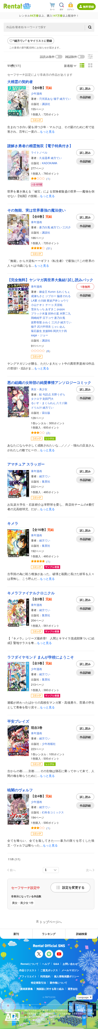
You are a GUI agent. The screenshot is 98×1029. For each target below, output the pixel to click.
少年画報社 (49, 744)
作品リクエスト (28, 970)
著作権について (58, 982)
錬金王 (43, 291)
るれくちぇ (63, 291)
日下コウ (48, 317)
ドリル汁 (36, 407)
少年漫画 (36, 93)
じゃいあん (58, 326)
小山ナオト (38, 305)
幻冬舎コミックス (53, 812)
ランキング (49, 934)
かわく (47, 322)
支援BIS (47, 331)
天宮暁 (58, 305)
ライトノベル (39, 152)
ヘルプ (46, 964)
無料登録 (88, 7)
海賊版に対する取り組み (50, 988)
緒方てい (65, 98)
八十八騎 (61, 403)
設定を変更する (73, 887)
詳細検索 (81, 934)
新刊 (16, 934)
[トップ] (13, 6)
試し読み (85, 88)
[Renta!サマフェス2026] (26, 6)
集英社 (46, 481)
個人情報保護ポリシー (66, 976)
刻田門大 (48, 398)
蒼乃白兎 (44, 227)
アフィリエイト (28, 976)
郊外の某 (53, 313)
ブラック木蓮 (39, 313)
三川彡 (66, 227)
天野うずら (58, 394)
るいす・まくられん (43, 403)
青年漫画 (36, 222)
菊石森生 (36, 331)
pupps (61, 309)
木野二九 (65, 313)
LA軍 (34, 300)
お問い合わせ (70, 964)
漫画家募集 (26, 988)
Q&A (56, 964)
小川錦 (42, 300)
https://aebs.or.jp (32, 1023)
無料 (85, 287)
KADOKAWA (49, 163)
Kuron (52, 291)
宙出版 (46, 413)
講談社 (46, 104)
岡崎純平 (36, 317)
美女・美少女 (39, 389)
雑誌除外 (71, 57)
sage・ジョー (39, 335)
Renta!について (30, 964)
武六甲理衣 (44, 326)
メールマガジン (70, 970)
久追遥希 (44, 158)
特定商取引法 (38, 982)
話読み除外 (47, 57)
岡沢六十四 (60, 331)
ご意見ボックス (49, 970)
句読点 (47, 394)
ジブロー (50, 296)
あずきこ (50, 309)
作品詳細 (85, 97)
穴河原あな (46, 98)
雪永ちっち (38, 309)
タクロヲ (36, 398)
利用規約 (45, 976)
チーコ (49, 305)
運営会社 (73, 988)
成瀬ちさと (38, 296)
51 (49, 248)
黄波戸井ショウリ (58, 300)
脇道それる (64, 296)
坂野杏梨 (36, 322)
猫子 (56, 98)
